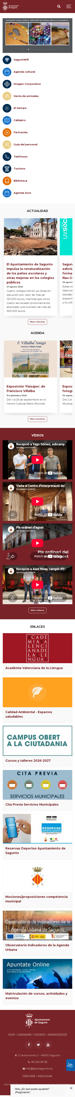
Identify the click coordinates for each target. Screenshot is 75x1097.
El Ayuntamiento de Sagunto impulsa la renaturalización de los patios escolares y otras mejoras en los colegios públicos (30, 273)
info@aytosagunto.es (38, 1068)
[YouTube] (48, 1045)
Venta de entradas (26, 96)
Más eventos (37, 419)
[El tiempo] (7, 108)
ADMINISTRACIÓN (57, 1034)
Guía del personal (25, 144)
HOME (11, 1034)
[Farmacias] (7, 132)
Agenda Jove (22, 192)
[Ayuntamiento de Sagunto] (10, 6)
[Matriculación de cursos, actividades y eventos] (37, 974)
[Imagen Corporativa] (7, 84)
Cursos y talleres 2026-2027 (28, 760)
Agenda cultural (24, 71)
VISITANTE (39, 1034)
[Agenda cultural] (7, 72)
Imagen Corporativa (27, 84)
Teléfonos (21, 156)
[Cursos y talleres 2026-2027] (37, 741)
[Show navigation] (68, 6)
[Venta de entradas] (7, 96)
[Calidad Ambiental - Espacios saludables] (37, 692)
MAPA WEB (29, 1075)
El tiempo (20, 108)
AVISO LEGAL (45, 1075)
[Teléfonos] (7, 156)
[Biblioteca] (7, 181)
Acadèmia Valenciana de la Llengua (34, 668)
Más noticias (37, 322)
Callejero (20, 120)
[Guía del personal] (7, 144)
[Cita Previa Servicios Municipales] (37, 785)
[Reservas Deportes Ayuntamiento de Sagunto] (37, 829)
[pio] (37, 35)
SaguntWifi (21, 59)
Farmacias (21, 132)
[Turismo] (7, 168)
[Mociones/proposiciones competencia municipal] (37, 877)
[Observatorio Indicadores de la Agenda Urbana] (37, 925)
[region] (37, 35)
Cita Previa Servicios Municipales (32, 804)
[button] (19, 49)
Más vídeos (37, 610)
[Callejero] (7, 120)
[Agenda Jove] (7, 193)
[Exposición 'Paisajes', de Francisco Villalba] (30, 359)
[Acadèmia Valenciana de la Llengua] (37, 648)
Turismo (19, 168)
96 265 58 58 (39, 1062)
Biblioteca (20, 180)
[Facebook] (29, 1045)
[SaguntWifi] (7, 60)
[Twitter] (38, 1045)
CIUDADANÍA (25, 1034)
